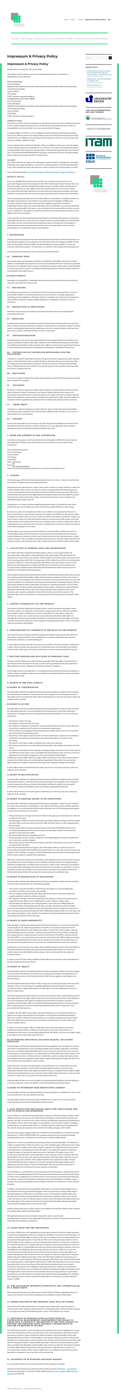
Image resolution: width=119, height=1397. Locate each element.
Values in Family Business (14, 1388)
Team (72, 19)
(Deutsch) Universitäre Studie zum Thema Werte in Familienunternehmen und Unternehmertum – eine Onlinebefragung (99, 72)
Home (66, 19)
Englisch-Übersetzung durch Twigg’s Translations (57, 172)
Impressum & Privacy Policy (95, 19)
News (81, 19)
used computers (60, 1371)
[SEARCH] (110, 57)
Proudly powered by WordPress (33, 1388)
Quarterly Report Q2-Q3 (94, 85)
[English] (110, 20)
